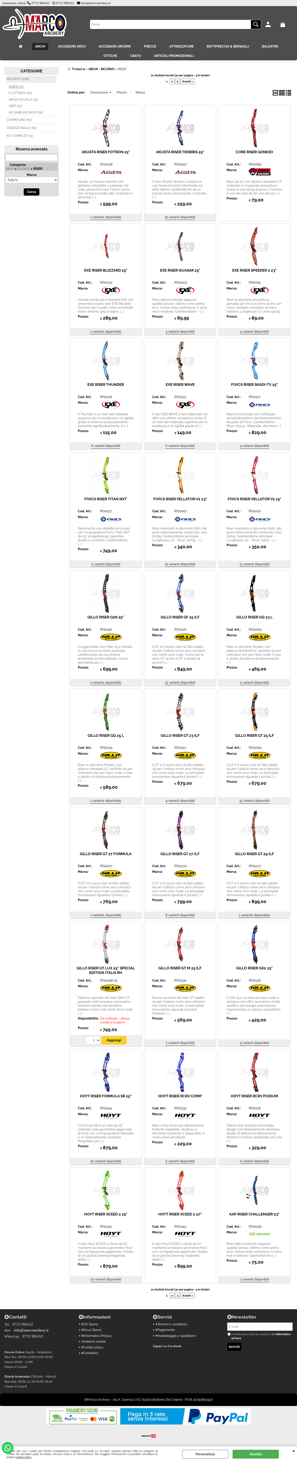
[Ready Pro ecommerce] (148, 1436)
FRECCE (150, 46)
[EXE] (111, 294)
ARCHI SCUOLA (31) (23, 100)
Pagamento (166, 1330)
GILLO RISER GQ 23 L (254, 617)
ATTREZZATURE (181, 46)
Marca (32, 175)
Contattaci (90, 1353)
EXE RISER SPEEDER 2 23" (254, 270)
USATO (135, 56)
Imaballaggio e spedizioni (176, 1336)
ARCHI (40, 46)
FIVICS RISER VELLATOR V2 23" (180, 499)
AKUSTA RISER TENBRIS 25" (180, 152)
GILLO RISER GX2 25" (254, 968)
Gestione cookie (94, 1341)
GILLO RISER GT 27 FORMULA (106, 854)
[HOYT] (111, 1119)
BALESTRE (270, 46)
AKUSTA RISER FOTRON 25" (106, 152)
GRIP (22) (15, 106)
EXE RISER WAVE (180, 384)
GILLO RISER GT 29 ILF (254, 854)
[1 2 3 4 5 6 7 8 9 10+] (93, 1041)
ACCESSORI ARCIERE (115, 46)
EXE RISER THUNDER (105, 384)
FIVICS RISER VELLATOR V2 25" (254, 499)
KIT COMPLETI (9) (20, 136)
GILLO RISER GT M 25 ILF (180, 968)
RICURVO (23, 168)
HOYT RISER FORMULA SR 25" (106, 1096)
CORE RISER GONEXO (254, 152)
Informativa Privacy (97, 1336)
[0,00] (286, 24)
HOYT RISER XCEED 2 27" (180, 1214)
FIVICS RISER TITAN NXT (105, 499)
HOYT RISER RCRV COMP (180, 1096)
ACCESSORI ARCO (72, 46)
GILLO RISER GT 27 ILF (180, 854)
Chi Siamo (90, 1324)
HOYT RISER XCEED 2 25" (105, 1214)
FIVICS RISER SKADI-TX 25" (254, 384)
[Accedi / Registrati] (271, 24)
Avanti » (187, 81)
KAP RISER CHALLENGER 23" (254, 1214)
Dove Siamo (92, 1330)
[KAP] (259, 1237)
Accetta (256, 1454)
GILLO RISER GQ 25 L (106, 735)
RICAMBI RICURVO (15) (26, 112)
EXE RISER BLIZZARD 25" (105, 270)
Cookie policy (23, 1457)
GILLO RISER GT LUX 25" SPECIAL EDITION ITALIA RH (106, 970)
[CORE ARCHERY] (259, 175)
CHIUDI (293, 1450)
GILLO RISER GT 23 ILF (180, 735)
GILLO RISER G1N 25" (105, 617)
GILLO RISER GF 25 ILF (180, 617)
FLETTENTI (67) (20, 93)
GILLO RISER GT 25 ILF (254, 735)
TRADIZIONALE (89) (22, 128)
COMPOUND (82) (19, 120)
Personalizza (205, 1454)
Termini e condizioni (172, 1324)
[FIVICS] (259, 408)
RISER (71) (16, 87)
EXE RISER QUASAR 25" (180, 270)
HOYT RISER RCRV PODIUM (254, 1096)
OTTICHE (110, 56)
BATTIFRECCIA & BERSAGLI (228, 46)
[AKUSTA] (111, 175)
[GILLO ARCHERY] (111, 640)
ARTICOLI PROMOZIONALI (174, 56)
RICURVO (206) (18, 79)
